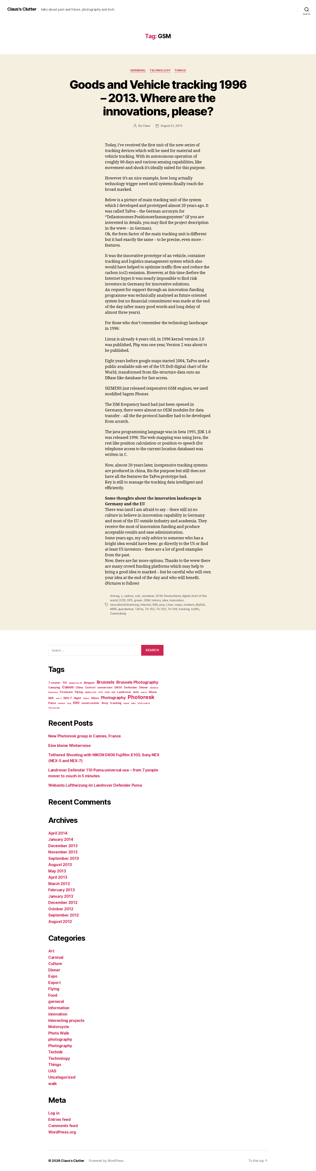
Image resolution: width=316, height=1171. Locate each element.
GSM (147, 600)
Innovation (176, 600)
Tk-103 (161, 609)
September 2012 (63, 915)
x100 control (144, 703)
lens (136, 692)
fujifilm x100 (90, 692)
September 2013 (63, 858)
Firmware (66, 692)
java (162, 604)
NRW (113, 609)
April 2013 (57, 877)
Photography (113, 697)
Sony (104, 703)
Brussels (105, 682)
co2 (137, 596)
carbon (128, 596)
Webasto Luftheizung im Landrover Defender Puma (95, 785)
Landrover (124, 692)
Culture (55, 963)
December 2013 (63, 846)
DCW (159, 596)
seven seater (90, 703)
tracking (184, 609)
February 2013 (61, 890)
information (58, 1008)
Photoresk (141, 697)
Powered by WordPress (106, 1161)
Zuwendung (118, 613)
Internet (145, 604)
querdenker (125, 609)
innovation (57, 1014)
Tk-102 (150, 609)
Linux (169, 604)
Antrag (114, 596)
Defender (130, 687)
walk (52, 1083)
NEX (51, 698)
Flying (79, 692)
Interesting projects (66, 1020)
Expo (52, 976)
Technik (55, 1052)
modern (189, 604)
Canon (68, 687)
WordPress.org (62, 1132)
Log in (53, 1113)
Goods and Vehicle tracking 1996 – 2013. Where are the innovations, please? (158, 97)
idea (165, 600)
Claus (146, 126)
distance (154, 688)
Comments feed (63, 1125)
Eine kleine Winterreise (69, 745)
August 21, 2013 (171, 126)
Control (90, 687)
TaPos (139, 609)
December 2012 (63, 902)
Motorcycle (58, 1026)
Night (77, 698)
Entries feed (59, 1119)
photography (60, 1039)
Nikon (95, 698)
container (148, 596)
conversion (104, 687)
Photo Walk (58, 1033)
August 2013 (60, 864)
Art (51, 951)
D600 (118, 687)
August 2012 (60, 921)
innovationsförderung (124, 604)
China (79, 687)
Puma (52, 703)
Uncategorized (62, 1077)
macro (144, 692)
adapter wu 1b (75, 683)
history (156, 600)
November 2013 (63, 852)
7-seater (54, 682)
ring (69, 703)
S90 (76, 703)
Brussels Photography (137, 682)
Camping (54, 687)
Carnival (55, 957)
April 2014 (57, 833)
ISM (155, 604)
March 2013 (59, 883)
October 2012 (60, 909)
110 (65, 682)
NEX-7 (67, 698)
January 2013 (60, 896)
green (138, 600)
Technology (160, 70)
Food (52, 995)
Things (180, 70)
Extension (53, 692)
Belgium (89, 682)
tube (133, 703)
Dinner (143, 687)
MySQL (201, 604)
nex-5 (59, 698)
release (61, 703)
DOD (122, 600)
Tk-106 (172, 609)
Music (153, 692)
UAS (52, 1071)
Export (54, 982)
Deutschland (172, 596)
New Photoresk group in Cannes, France (84, 736)
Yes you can (54, 708)
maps (178, 604)
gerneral (138, 70)
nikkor (86, 698)
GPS (130, 600)
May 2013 (57, 871)
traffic (195, 609)
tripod (126, 703)
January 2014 (60, 839)
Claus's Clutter (21, 9)
